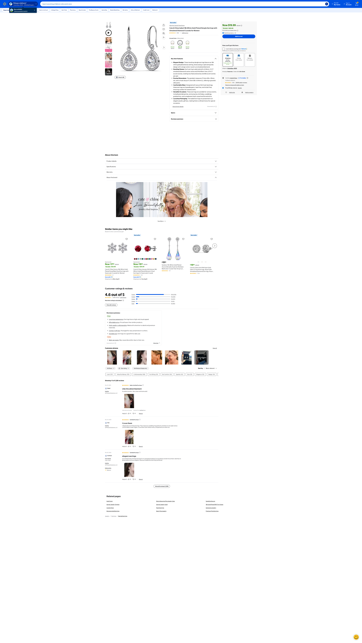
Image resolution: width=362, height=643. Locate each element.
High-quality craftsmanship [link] (118, 325)
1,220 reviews (123, 297)
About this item (111, 155)
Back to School (43, 10)
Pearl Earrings (160, 508)
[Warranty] (216, 172)
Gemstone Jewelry (211, 508)
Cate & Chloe (233, 78)
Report (141, 413)
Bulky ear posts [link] (114, 340)
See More (161, 221)
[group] (178, 33)
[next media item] (164, 47)
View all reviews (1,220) (161, 486)
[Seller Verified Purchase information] (143, 385)
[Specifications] (216, 166)
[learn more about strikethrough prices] (241, 25)
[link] (201, 357)
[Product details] (216, 161)
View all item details (178, 106)
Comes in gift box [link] (114, 331)
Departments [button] (7, 10)
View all (215, 348)
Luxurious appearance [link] (116, 319)
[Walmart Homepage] (4, 4)
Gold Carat (110, 501)
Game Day (104, 10)
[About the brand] (216, 177)
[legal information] (237, 30)
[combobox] (184, 4)
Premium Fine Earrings (212, 511)
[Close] (35, 10)
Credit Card (146, 10)
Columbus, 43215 (232, 68)
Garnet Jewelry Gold (162, 504)
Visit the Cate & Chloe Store (176, 25)
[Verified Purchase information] (140, 419)
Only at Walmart (135, 10)
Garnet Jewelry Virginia (113, 504)
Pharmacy (73, 10)
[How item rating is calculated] (123, 300)
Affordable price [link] (114, 322)
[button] (336, 4)
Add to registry (249, 92)
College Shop (54, 10)
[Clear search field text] (322, 4)
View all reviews (111, 305)
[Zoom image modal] (163, 33)
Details (240, 88)
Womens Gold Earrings (113, 511)
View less (155, 343)
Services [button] (18, 10)
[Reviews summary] (180, 33)
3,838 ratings (185, 32)
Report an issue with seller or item (234, 85)
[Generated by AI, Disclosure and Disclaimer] (216, 106)
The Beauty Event (94, 10)
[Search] (326, 3)
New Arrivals (82, 10)
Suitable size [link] (113, 334)
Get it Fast (64, 10)
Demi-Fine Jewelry (161, 511)
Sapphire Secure (210, 501)
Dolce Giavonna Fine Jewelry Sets (165, 501)
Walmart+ (155, 10)
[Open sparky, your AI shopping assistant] (356, 637)
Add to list (232, 92)
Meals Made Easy (115, 10)
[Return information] (235, 33)
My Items (125, 10)
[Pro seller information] (247, 78)
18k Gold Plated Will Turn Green (214, 504)
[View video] (163, 37)
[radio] (172, 45)
